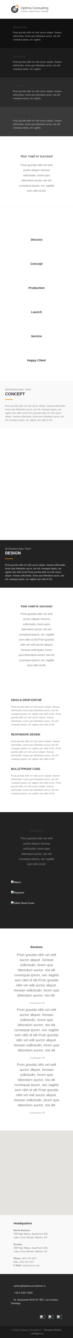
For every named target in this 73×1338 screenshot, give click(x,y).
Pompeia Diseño (52, 1330)
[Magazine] (36, 892)
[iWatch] (36, 882)
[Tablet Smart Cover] (36, 903)
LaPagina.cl (37, 1333)
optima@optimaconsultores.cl (29, 1285)
